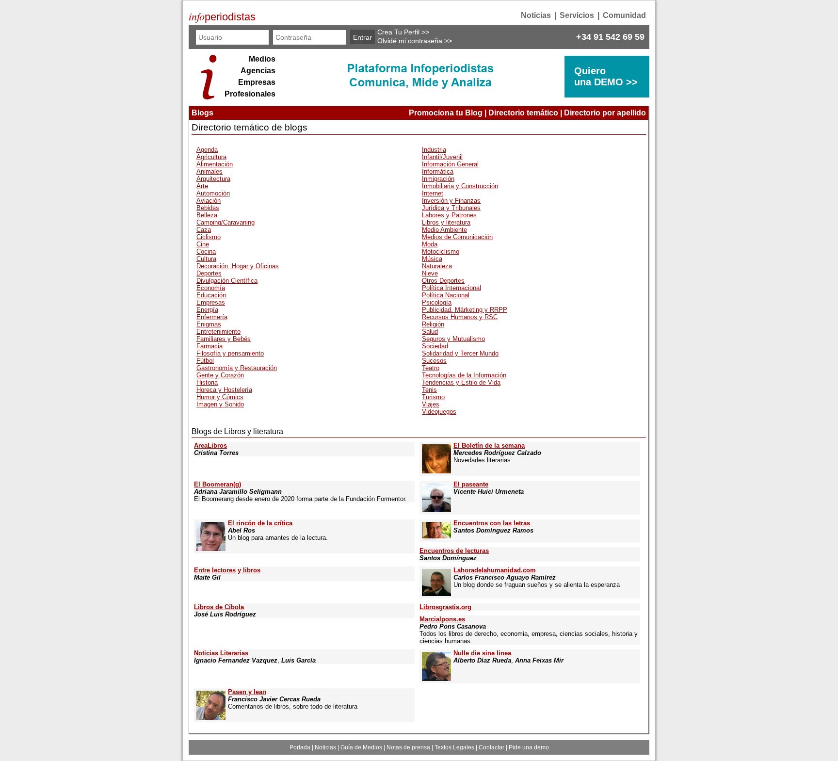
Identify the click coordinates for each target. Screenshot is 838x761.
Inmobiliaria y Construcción (460, 186)
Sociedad (435, 346)
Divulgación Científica (227, 280)
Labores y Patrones (449, 215)
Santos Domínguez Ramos (493, 530)
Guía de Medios (361, 747)
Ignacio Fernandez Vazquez (235, 660)
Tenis (429, 389)
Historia (207, 382)
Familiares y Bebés (223, 338)
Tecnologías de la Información (464, 375)
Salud (430, 331)
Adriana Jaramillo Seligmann (238, 491)
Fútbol (205, 360)
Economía (210, 287)
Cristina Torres (216, 452)
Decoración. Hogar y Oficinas (237, 266)
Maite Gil (207, 577)
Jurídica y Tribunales (451, 207)
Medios (262, 59)
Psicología (436, 302)
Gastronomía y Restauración (236, 368)
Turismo (433, 397)
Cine (202, 244)
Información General (450, 164)
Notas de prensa (408, 747)
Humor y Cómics (219, 397)
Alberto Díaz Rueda (482, 660)
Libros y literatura (446, 222)
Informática (437, 171)
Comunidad (624, 15)
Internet (432, 193)
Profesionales (250, 94)
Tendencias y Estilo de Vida (461, 382)
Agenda (207, 149)
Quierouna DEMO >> (606, 76)
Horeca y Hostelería (224, 389)
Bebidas (207, 207)
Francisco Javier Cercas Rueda (274, 699)
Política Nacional (445, 295)
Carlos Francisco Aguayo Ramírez (504, 577)
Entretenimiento (218, 331)
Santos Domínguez (448, 558)
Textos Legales (454, 747)
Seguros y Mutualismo (453, 338)
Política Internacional (451, 287)
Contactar (491, 747)
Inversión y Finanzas (451, 200)
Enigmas (208, 324)
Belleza (206, 215)
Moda (429, 244)
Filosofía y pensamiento (230, 353)
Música (432, 258)
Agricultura (211, 157)
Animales (209, 171)
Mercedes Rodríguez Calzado (497, 452)
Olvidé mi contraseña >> (414, 41)
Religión (433, 324)
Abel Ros (241, 530)
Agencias (258, 70)
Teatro (430, 368)
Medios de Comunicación (457, 237)
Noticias (536, 15)
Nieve (430, 273)
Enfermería (211, 317)
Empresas (256, 82)
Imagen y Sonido (220, 404)
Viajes (430, 404)
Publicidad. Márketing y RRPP (464, 309)
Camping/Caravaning (225, 222)
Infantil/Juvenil (442, 157)
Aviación (208, 200)
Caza (203, 229)
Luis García (298, 660)
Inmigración (438, 178)
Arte (202, 186)
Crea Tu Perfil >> (403, 32)
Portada (300, 747)
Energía (207, 309)
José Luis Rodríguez (225, 614)
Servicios (577, 15)
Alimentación (214, 164)
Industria (434, 149)
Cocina (206, 251)
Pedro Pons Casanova (452, 626)
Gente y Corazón (220, 375)
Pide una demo (529, 747)
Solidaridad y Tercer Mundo (460, 353)
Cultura (206, 258)
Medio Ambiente (444, 229)
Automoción (213, 193)
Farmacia (209, 346)
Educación (211, 295)
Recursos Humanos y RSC (460, 317)
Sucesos (434, 360)
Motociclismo (440, 251)
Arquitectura (213, 178)
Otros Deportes (443, 280)
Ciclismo (208, 237)
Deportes (209, 273)
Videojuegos (439, 411)
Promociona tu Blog (446, 113)
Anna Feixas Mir (539, 660)
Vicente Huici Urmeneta (488, 491)
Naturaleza (437, 266)
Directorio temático (523, 113)
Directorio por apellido (605, 113)
